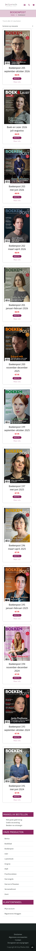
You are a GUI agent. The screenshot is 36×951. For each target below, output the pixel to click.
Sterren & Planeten (11, 884)
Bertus (7, 839)
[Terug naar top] (32, 947)
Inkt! (6, 854)
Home (12, 15)
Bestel (17, 78)
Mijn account (9, 909)
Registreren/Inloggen (12, 914)
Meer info (17, 82)
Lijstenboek (8, 859)
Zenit (6, 894)
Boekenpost (9, 849)
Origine (7, 864)
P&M (6, 869)
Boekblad (8, 844)
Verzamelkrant (10, 889)
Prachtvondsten (10, 874)
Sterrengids (8, 879)
